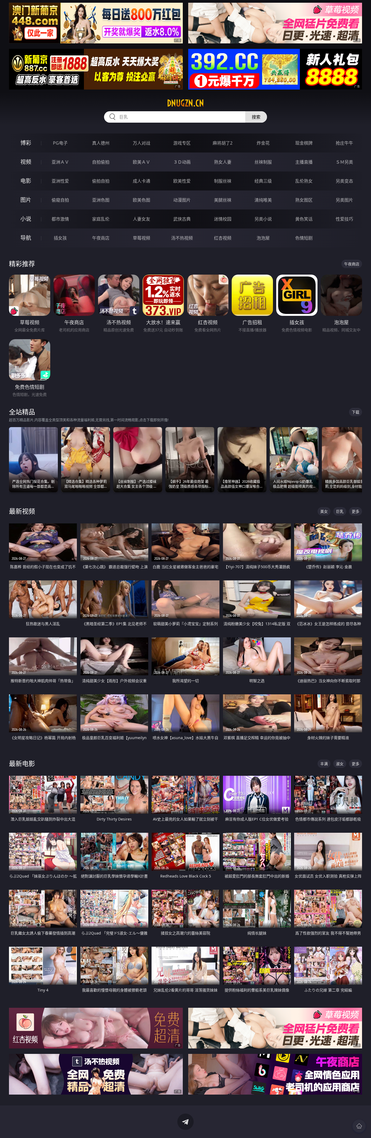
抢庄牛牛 (344, 143)
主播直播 (304, 162)
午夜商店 (100, 238)
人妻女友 (141, 219)
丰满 (324, 763)
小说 (25, 218)
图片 (25, 200)
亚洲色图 (100, 200)
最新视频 (22, 511)
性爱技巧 (344, 219)
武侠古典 (182, 219)
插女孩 (60, 238)
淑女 (340, 763)
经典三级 (263, 181)
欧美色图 (141, 200)
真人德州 (100, 143)
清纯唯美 (263, 200)
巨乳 (340, 511)
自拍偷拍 (100, 162)
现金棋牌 (304, 143)
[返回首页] (359, 1126)
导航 (25, 237)
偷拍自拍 (100, 181)
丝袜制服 (263, 162)
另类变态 (344, 181)
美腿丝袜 (222, 200)
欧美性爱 (182, 181)
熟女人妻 (222, 162)
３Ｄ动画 (182, 162)
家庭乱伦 (100, 219)
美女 (324, 511)
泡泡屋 (263, 238)
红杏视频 (222, 238)
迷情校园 (222, 219)
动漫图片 (182, 200)
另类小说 (263, 219)
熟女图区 (304, 200)
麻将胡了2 (222, 143)
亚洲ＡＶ (60, 162)
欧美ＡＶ (141, 162)
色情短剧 (304, 238)
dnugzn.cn (185, 103)
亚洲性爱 (60, 181)
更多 (355, 511)
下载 (355, 412)
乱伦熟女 (304, 181)
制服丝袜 (222, 181)
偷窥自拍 (60, 200)
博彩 (25, 143)
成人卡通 (141, 181)
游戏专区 (182, 143)
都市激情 (60, 219)
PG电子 (60, 143)
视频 (25, 162)
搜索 (256, 117)
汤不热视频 (182, 238)
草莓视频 (141, 238)
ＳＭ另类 (344, 162)
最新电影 (22, 763)
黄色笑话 (304, 219)
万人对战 (141, 143)
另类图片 (344, 200)
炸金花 (263, 143)
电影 (25, 181)
